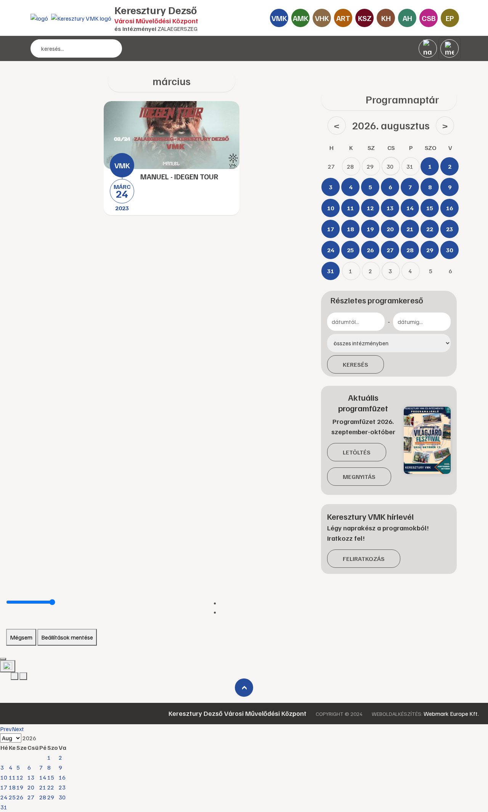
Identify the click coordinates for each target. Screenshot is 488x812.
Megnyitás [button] (359, 476)
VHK (322, 18)
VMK (279, 18)
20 (30, 787)
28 (42, 797)
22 (50, 787)
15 (50, 777)
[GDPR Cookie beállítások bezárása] (3, 659)
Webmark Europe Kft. (451, 713)
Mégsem (21, 637)
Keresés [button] (355, 364)
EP (450, 18)
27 (30, 797)
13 (30, 777)
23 (62, 787)
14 (42, 777)
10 (3, 777)
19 (19, 787)
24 (3, 797)
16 (62, 777)
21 (42, 787)
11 (12, 777)
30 (62, 797)
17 (3, 787)
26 (19, 797)
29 (50, 797)
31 (3, 807)
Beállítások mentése (67, 637)
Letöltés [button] (357, 452)
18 (12, 787)
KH (386, 18)
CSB (429, 18)
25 (12, 797)
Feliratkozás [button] (364, 558)
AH (407, 18)
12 (19, 777)
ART (343, 18)
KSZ (364, 18)
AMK (300, 18)
